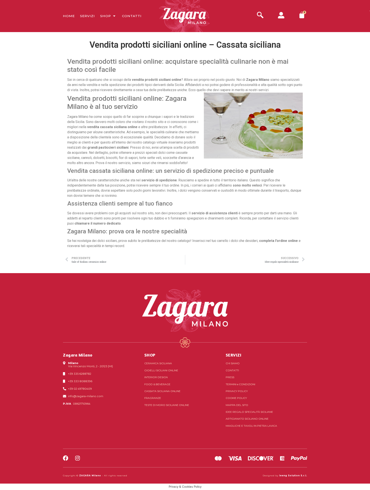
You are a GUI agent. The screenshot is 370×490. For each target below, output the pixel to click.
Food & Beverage (157, 384)
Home (69, 16)
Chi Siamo (233, 363)
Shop (105, 16)
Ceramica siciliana (158, 363)
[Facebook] (65, 458)
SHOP (149, 355)
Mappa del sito (237, 405)
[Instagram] (77, 458)
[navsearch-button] (260, 15)
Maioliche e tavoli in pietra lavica (251, 425)
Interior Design (156, 377)
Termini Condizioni (240, 384)
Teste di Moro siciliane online (166, 405)
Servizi (87, 16)
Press (230, 377)
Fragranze (152, 398)
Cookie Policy (236, 398)
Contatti (132, 16)
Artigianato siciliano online (247, 418)
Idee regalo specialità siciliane (249, 411)
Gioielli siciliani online (161, 370)
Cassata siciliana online (162, 391)
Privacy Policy (237, 391)
